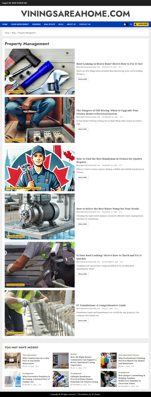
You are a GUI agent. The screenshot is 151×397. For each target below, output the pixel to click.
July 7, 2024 (108, 309)
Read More (82, 79)
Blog (61, 24)
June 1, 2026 (125, 366)
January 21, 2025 (110, 212)
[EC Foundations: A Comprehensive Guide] (40, 313)
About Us (71, 24)
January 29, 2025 (110, 165)
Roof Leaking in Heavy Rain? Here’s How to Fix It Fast (109, 63)
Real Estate (49, 24)
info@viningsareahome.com (89, 67)
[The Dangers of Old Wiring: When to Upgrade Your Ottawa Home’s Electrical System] (40, 120)
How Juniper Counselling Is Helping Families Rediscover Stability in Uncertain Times (131, 379)
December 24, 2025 (79, 385)
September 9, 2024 (111, 262)
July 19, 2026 (29, 366)
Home (4, 24)
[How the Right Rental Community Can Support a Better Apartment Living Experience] (61, 361)
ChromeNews (83, 394)
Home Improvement (20, 24)
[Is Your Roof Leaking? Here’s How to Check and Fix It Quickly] (40, 265)
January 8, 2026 (31, 385)
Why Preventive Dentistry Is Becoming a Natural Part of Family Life (36, 379)
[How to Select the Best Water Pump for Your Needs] (40, 216)
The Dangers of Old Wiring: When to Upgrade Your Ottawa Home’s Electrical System (107, 112)
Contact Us (84, 24)
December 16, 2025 (127, 386)
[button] (131, 24)
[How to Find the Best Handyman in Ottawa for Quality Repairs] (40, 168)
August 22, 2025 (110, 67)
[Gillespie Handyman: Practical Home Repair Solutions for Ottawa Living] (61, 379)
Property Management (15, 92)
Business (36, 24)
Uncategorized (28, 373)
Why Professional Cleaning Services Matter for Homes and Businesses (131, 361)
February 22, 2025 (111, 117)
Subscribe (142, 24)
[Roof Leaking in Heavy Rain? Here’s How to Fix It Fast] (40, 72)
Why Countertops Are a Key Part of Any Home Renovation (36, 361)
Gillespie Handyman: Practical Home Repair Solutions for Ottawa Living (84, 379)
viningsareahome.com (75, 14)
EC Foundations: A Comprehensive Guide (101, 305)
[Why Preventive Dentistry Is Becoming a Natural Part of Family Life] (13, 379)
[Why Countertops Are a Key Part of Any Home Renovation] (13, 361)
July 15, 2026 (77, 368)
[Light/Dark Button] (126, 24)
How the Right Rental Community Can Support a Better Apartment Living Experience (83, 361)
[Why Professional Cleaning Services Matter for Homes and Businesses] (109, 361)
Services (136, 355)
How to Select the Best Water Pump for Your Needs (107, 208)
